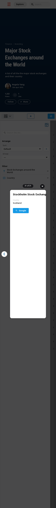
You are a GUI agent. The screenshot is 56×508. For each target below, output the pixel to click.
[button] (4, 254)
